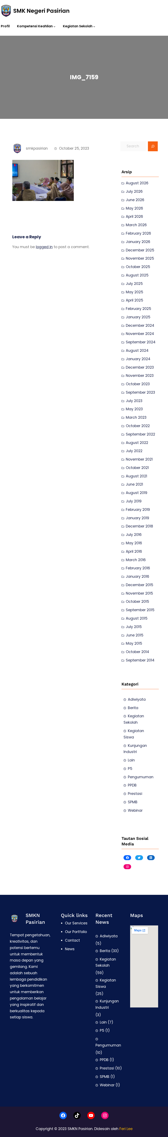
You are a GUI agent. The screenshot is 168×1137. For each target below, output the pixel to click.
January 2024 (138, 358)
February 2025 (138, 308)
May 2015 (134, 643)
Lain (131, 760)
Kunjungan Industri (135, 748)
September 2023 (140, 392)
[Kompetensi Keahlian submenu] (54, 26)
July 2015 (134, 626)
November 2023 (140, 375)
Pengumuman (140, 777)
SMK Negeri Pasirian (41, 11)
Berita (133, 707)
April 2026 (134, 216)
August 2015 (137, 618)
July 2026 (134, 191)
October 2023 (138, 384)
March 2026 (136, 224)
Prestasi (135, 793)
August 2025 (137, 275)
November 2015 (139, 593)
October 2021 (137, 467)
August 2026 (137, 183)
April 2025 (134, 300)
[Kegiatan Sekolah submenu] (94, 26)
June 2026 (135, 199)
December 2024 (140, 325)
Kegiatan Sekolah (134, 719)
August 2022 (137, 442)
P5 (130, 768)
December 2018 (139, 526)
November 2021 (139, 459)
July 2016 (134, 534)
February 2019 (138, 509)
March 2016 (136, 559)
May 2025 (134, 292)
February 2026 (138, 233)
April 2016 (134, 551)
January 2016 (137, 576)
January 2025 (138, 317)
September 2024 (141, 342)
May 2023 (134, 409)
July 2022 (134, 450)
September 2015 (140, 609)
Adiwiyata (137, 699)
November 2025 (140, 258)
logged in (44, 246)
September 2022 (140, 434)
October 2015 (137, 601)
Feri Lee (126, 1128)
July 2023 (134, 400)
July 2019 (134, 501)
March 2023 (136, 417)
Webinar (135, 810)
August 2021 (136, 476)
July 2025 (134, 283)
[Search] (153, 146)
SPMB (132, 802)
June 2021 (134, 484)
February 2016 (138, 568)
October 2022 (138, 425)
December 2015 (139, 584)
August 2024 (137, 350)
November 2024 (140, 333)
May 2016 (134, 543)
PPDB (132, 785)
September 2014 (140, 660)
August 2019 (136, 492)
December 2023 (140, 367)
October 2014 (137, 651)
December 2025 (140, 250)
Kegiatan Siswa (134, 734)
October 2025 (138, 266)
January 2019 (137, 518)
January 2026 (138, 241)
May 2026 (134, 208)
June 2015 (134, 635)
